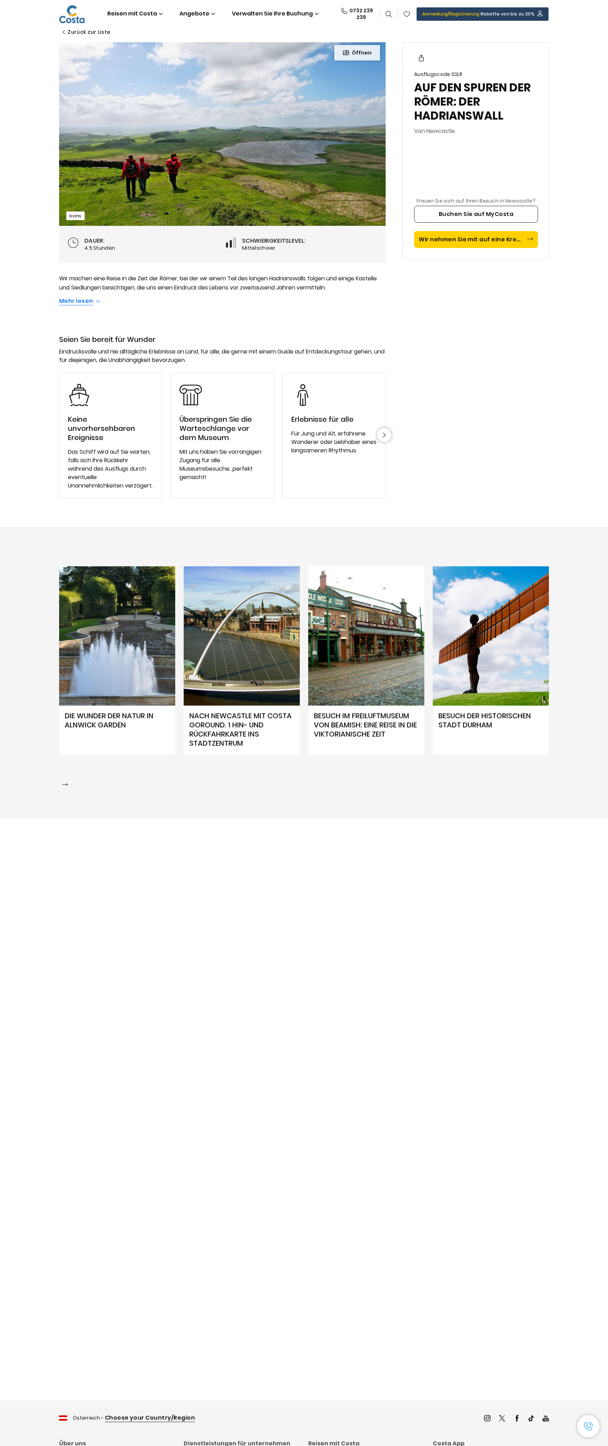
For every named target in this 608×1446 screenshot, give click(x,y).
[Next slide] (384, 435)
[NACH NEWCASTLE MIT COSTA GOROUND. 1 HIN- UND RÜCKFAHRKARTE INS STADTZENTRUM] (242, 660)
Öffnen (362, 52)
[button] (406, 14)
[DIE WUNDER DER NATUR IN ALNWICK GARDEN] (117, 660)
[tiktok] (531, 1419)
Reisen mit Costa (132, 13)
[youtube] (546, 1419)
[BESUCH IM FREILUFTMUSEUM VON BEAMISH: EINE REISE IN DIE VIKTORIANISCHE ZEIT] (366, 660)
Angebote (194, 13)
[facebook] (517, 1419)
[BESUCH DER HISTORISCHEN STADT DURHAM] (491, 660)
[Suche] (389, 14)
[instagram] (487, 1419)
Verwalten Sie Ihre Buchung (272, 13)
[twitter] (502, 1419)
